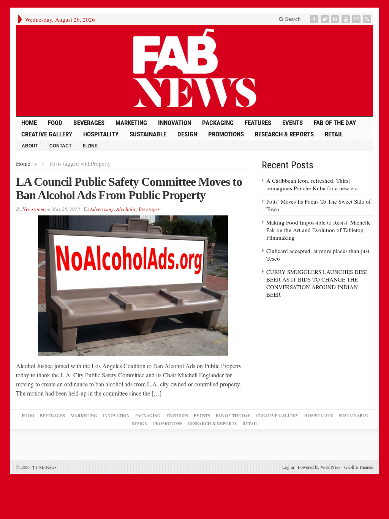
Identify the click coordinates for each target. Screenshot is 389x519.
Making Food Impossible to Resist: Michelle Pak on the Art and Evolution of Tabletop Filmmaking (318, 229)
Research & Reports (284, 134)
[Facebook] (315, 19)
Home (23, 163)
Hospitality (101, 134)
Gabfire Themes (358, 467)
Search (291, 19)
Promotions (226, 134)
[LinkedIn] (335, 19)
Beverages (88, 123)
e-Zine (90, 146)
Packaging (218, 123)
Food (55, 123)
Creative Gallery (46, 134)
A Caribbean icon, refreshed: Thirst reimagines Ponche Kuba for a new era (312, 184)
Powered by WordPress (319, 467)
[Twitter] (325, 19)
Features (258, 123)
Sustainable (148, 134)
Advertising (102, 209)
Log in (288, 467)
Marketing (131, 123)
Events (292, 123)
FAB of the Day (335, 123)
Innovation (174, 123)
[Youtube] (346, 19)
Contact (60, 146)
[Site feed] (367, 19)
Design (187, 134)
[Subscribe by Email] (357, 19)
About (30, 146)
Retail (334, 134)
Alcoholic (126, 209)
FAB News (44, 467)
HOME (29, 123)
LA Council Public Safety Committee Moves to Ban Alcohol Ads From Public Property (129, 188)
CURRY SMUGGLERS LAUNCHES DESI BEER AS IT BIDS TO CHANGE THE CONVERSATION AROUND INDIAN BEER (316, 283)
